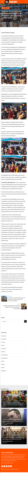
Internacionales (4, 354)
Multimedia (3, 370)
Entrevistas (3, 348)
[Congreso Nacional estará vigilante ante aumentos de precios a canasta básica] (14, 399)
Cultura (2, 345)
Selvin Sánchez (4, 22)
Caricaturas (3, 335)
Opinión (2, 361)
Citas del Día (3, 339)
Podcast (3, 364)
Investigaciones (4, 358)
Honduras (3, 351)
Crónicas (3, 342)
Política (2, 367)
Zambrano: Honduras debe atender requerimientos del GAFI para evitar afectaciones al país (12, 421)
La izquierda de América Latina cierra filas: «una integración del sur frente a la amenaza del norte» (13, 439)
